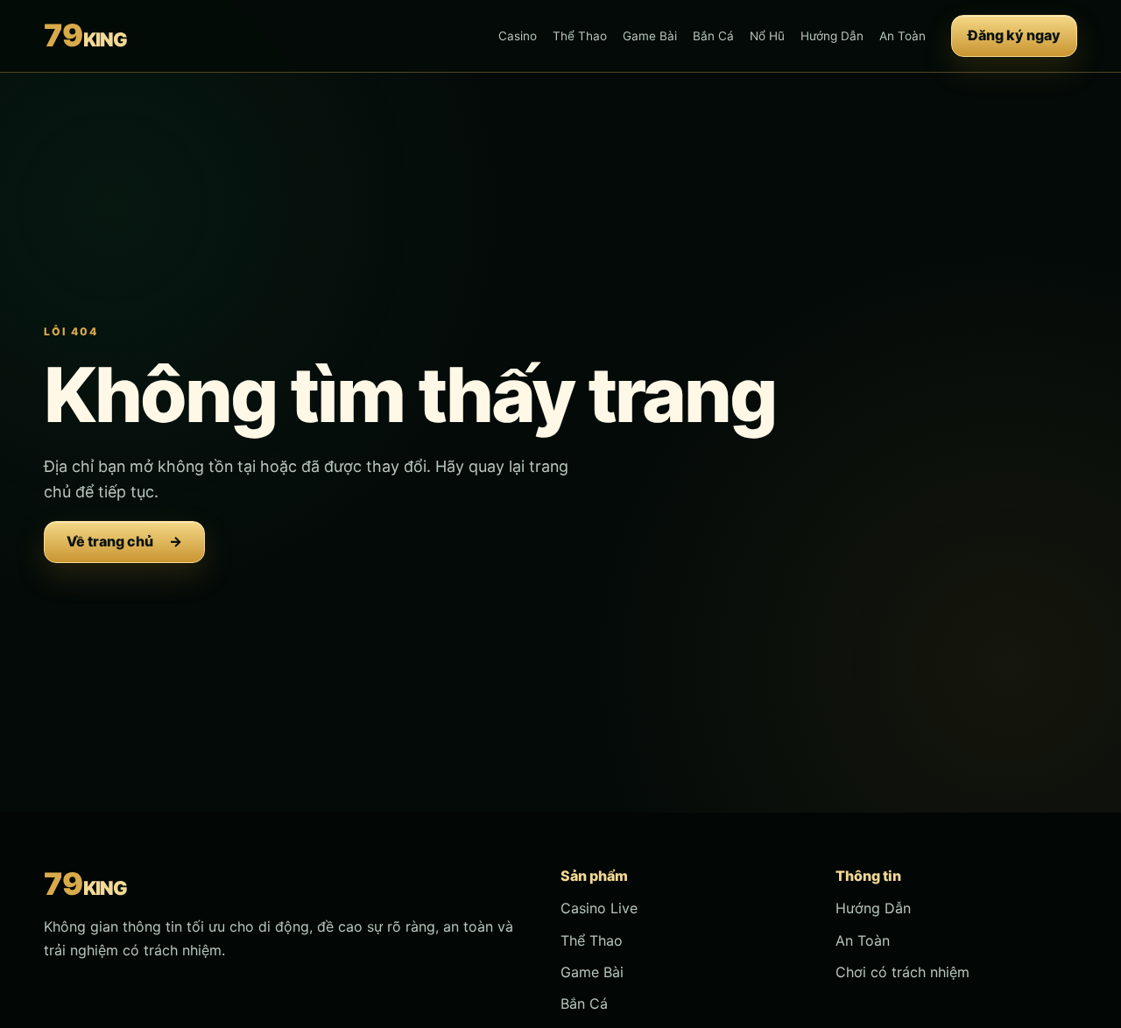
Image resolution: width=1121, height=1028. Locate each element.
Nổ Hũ (767, 36)
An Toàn (902, 36)
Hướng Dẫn (832, 36)
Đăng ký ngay (1014, 35)
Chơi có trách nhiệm (902, 972)
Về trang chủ (124, 541)
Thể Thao (580, 36)
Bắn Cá (713, 36)
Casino (517, 36)
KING (85, 35)
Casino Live (599, 908)
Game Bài (650, 36)
